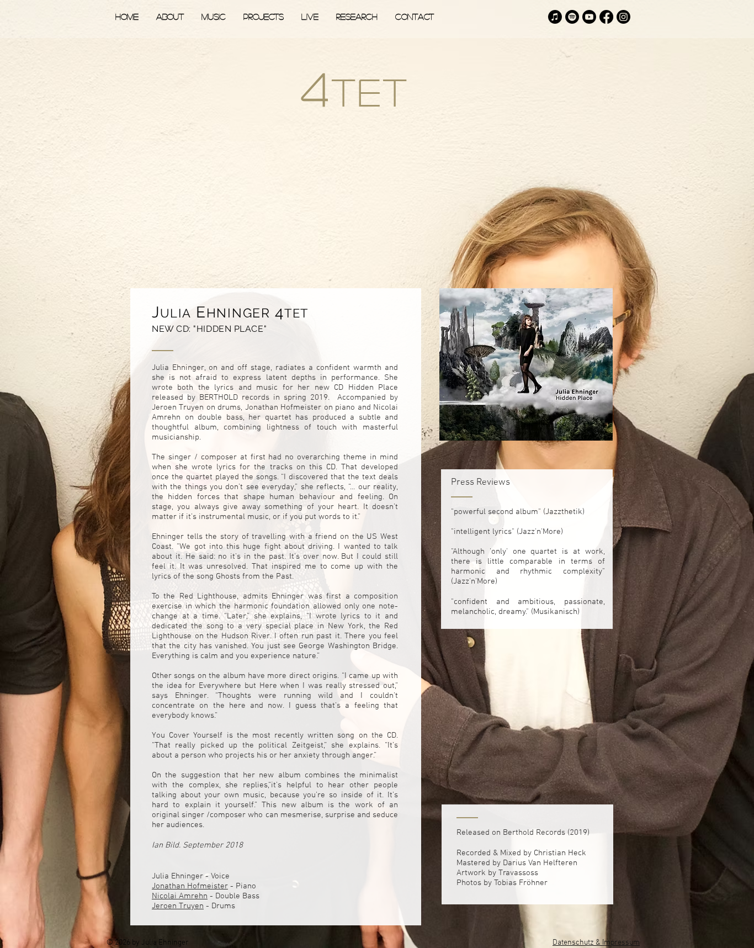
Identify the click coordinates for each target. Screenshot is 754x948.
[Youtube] (589, 17)
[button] (214, 16)
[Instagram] (623, 17)
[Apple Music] (555, 17)
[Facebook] (606, 17)
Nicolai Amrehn (180, 896)
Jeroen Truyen (178, 906)
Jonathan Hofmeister (190, 886)
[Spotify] (572, 17)
